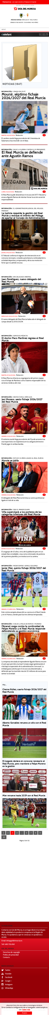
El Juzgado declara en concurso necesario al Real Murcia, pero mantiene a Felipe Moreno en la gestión (24, 764)
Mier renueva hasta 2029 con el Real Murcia (23, 796)
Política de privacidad (11, 955)
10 (4, 837)
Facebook (8, 977)
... (21, 833)
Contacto (6, 957)
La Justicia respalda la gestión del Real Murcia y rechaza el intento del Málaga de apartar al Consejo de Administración (23, 215)
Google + (8, 981)
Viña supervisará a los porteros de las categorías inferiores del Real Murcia (22, 513)
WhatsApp (9, 988)
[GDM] (24, 117)
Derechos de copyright (11, 952)
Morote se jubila (10, 461)
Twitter (7, 970)
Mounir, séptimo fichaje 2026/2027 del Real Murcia (24, 96)
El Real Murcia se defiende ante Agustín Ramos (22, 154)
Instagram (8, 985)
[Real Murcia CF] (24, 644)
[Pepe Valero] (24, 298)
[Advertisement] (30, 881)
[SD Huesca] (24, 589)
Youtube (8, 974)
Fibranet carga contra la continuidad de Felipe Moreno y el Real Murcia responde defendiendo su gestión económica (23, 628)
